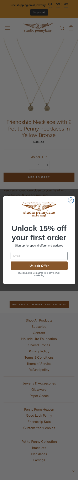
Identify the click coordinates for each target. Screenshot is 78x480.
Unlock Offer (39, 265)
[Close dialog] (71, 200)
